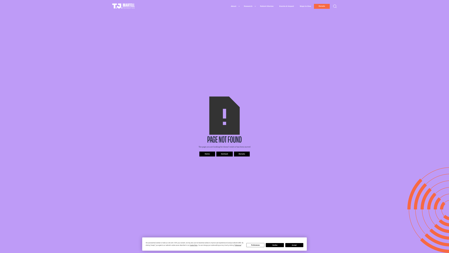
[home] (123, 6)
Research (248, 6)
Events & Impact (286, 6)
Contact (224, 154)
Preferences (255, 245)
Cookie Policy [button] (193, 245)
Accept (294, 245)
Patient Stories (266, 6)
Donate (322, 6)
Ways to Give (305, 6)
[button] (234, 6)
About (233, 6)
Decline (274, 245)
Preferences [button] (238, 245)
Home (207, 154)
